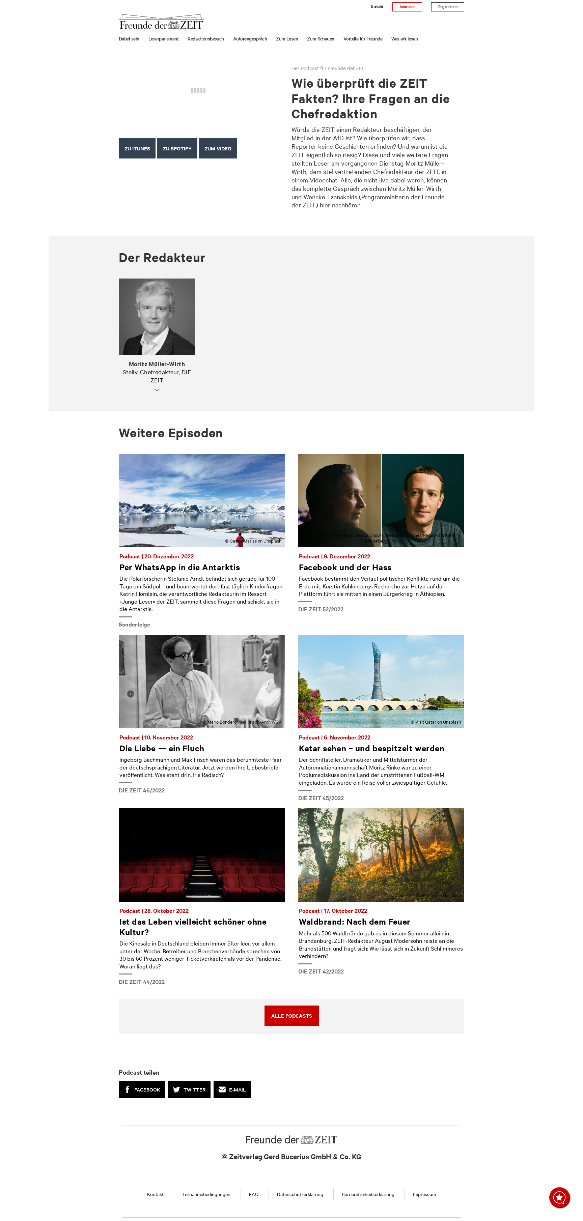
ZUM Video (217, 148)
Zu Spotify (177, 148)
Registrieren (447, 6)
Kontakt (377, 6)
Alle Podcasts (291, 1015)
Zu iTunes (137, 148)
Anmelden (407, 6)
